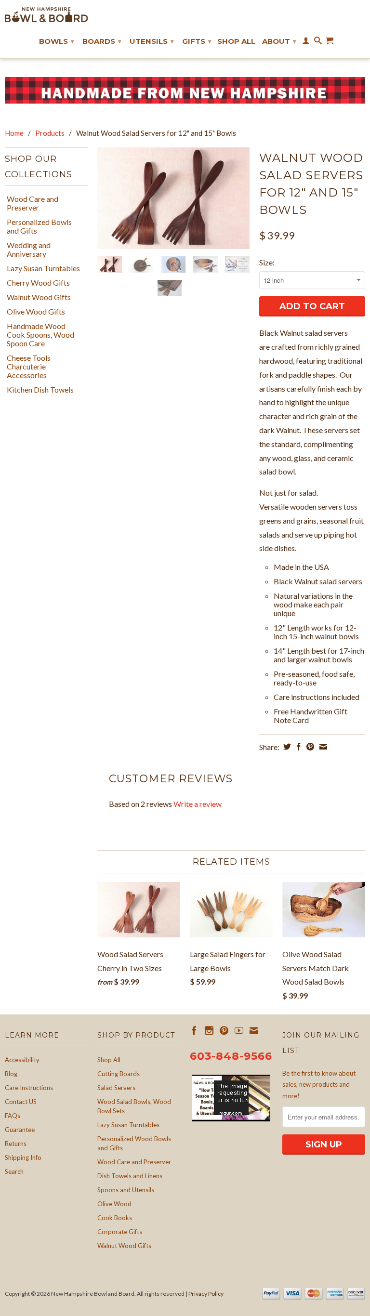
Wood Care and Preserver (32, 203)
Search (14, 1171)
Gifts (196, 41)
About (279, 41)
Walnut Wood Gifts (39, 297)
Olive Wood (114, 1204)
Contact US (21, 1101)
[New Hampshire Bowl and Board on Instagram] (209, 1030)
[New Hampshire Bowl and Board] (46, 14)
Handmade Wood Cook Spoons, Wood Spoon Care (40, 335)
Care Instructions (29, 1088)
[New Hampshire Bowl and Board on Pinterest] (224, 1030)
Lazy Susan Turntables (43, 268)
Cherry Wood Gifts (38, 282)
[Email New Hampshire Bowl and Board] (254, 1030)
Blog (11, 1074)
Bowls (56, 41)
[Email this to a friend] (322, 746)
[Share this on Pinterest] (309, 746)
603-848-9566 (231, 1056)
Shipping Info (23, 1157)
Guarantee (20, 1129)
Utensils (152, 41)
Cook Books (114, 1218)
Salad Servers (116, 1088)
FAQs (12, 1115)
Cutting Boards (118, 1074)
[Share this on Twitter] (286, 746)
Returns (15, 1143)
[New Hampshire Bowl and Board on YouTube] (239, 1030)
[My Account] (306, 42)
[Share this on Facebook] (297, 746)
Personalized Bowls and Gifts (39, 226)
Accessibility (22, 1060)
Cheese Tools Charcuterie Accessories (29, 367)
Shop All (236, 41)
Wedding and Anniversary (29, 249)
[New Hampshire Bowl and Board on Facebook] (194, 1030)
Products (50, 133)
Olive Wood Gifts (36, 311)
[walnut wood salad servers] (173, 198)
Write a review (197, 803)
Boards (101, 41)
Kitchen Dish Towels (40, 389)
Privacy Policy (206, 1293)
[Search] (318, 42)
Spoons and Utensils (125, 1190)
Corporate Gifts (119, 1232)
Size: (267, 262)
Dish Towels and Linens (129, 1176)
